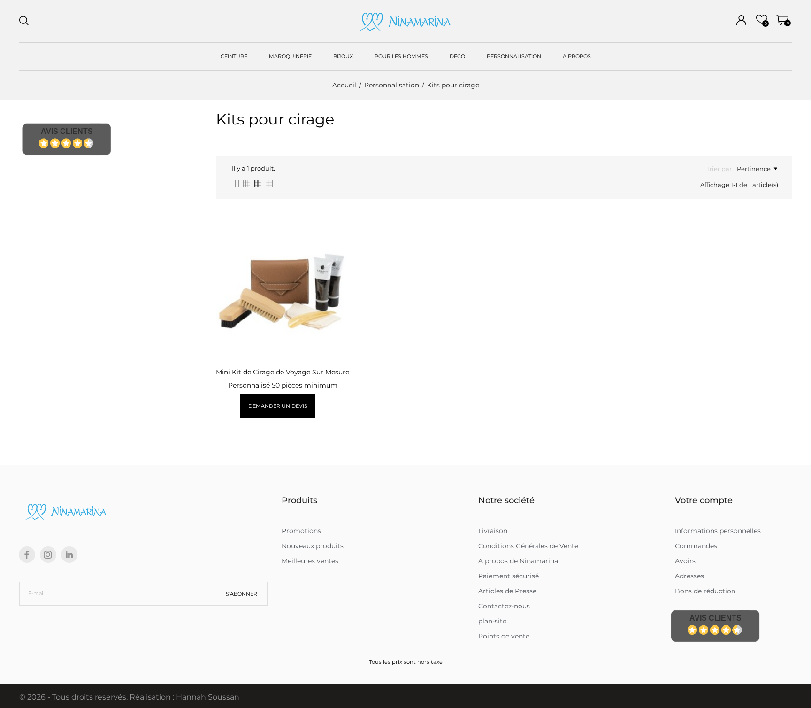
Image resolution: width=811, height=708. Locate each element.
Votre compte (704, 500)
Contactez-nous (504, 606)
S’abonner (241, 594)
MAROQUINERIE (290, 56)
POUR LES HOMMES (401, 56)
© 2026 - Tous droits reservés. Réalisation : (97, 696)
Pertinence (754, 168)
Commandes (696, 546)
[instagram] (48, 555)
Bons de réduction (705, 591)
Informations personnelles (718, 531)
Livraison (492, 531)
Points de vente (503, 636)
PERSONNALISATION (514, 56)
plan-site (492, 621)
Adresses (689, 576)
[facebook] (27, 555)
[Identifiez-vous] (741, 20)
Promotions (301, 531)
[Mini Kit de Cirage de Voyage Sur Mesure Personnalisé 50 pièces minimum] (336, 258)
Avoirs (685, 561)
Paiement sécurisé (508, 576)
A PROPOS (577, 56)
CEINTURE (234, 56)
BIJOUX (343, 56)
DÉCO (457, 56)
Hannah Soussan (207, 696)
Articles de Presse (507, 591)
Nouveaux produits (313, 546)
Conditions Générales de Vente (528, 546)
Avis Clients (67, 131)
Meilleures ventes (310, 561)
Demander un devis (277, 406)
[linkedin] (69, 554)
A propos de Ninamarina (518, 561)
